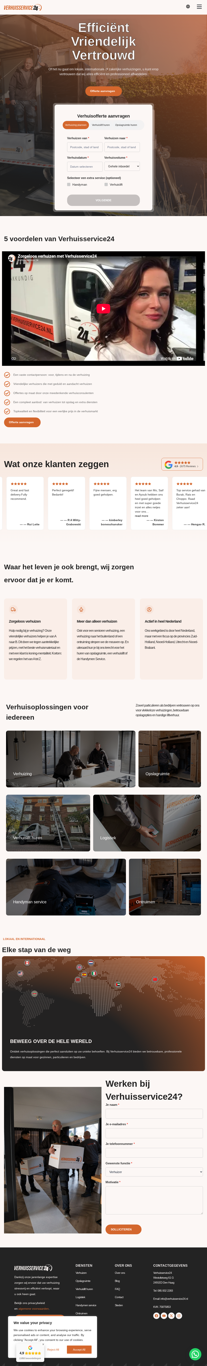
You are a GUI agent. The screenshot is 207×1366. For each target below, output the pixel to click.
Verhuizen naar (116, 138)
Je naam (112, 1104)
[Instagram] (179, 1315)
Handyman (79, 184)
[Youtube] (164, 1315)
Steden (119, 1305)
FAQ (117, 1289)
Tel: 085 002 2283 (163, 1290)
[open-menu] (188, 7)
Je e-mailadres (117, 1124)
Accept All (79, 1349)
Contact (119, 1297)
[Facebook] (156, 1315)
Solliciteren (121, 1229)
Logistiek (80, 1297)
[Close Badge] (43, 1344)
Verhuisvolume (115, 157)
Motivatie (113, 1182)
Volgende (103, 200)
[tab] (76, 125)
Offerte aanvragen (102, 91)
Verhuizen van (78, 138)
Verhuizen (81, 1272)
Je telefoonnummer (120, 1143)
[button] (195, 1354)
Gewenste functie (119, 1163)
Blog (117, 1280)
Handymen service (86, 1305)
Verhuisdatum (78, 157)
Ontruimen (81, 1313)
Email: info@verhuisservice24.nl (170, 1298)
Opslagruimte (83, 1280)
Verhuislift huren (84, 1289)
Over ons (120, 1272)
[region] (52, 1337)
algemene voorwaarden (33, 1308)
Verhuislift (116, 184)
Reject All (53, 1349)
